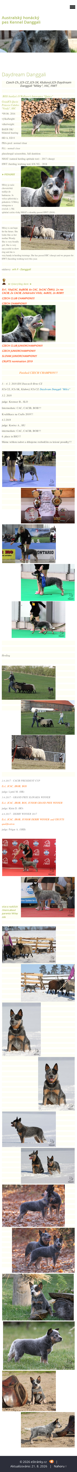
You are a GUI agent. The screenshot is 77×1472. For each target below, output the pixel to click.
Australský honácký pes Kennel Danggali (21, 20)
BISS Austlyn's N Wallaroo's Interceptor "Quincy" (28, 96)
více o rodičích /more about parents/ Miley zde (10, 912)
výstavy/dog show (20, 283)
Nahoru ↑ (60, 1466)
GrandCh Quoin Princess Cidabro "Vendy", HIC (10, 105)
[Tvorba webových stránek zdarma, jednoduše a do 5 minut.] (51, 1461)
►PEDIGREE (8, 174)
